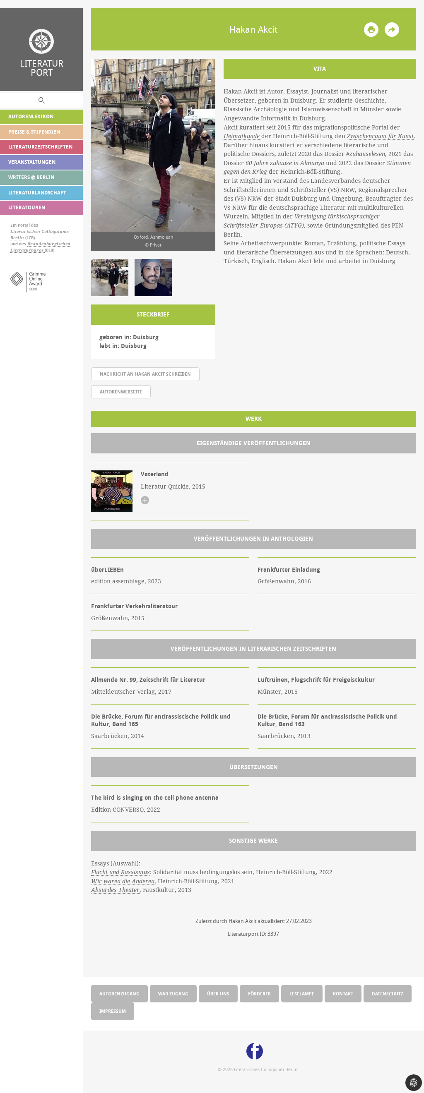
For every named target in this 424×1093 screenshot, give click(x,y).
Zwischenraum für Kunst (380, 136)
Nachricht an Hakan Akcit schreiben (145, 374)
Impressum (112, 1011)
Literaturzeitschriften (40, 146)
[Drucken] (371, 29)
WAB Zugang (173, 993)
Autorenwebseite (121, 391)
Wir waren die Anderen (122, 881)
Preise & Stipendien (34, 131)
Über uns (218, 993)
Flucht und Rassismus (120, 872)
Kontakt (343, 993)
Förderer (259, 993)
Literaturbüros (27, 250)
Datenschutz (387, 993)
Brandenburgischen (48, 244)
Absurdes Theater (115, 890)
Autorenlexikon (30, 116)
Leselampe (301, 993)
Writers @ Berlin (31, 177)
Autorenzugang (119, 993)
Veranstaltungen (31, 161)
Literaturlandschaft (37, 192)
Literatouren (26, 207)
